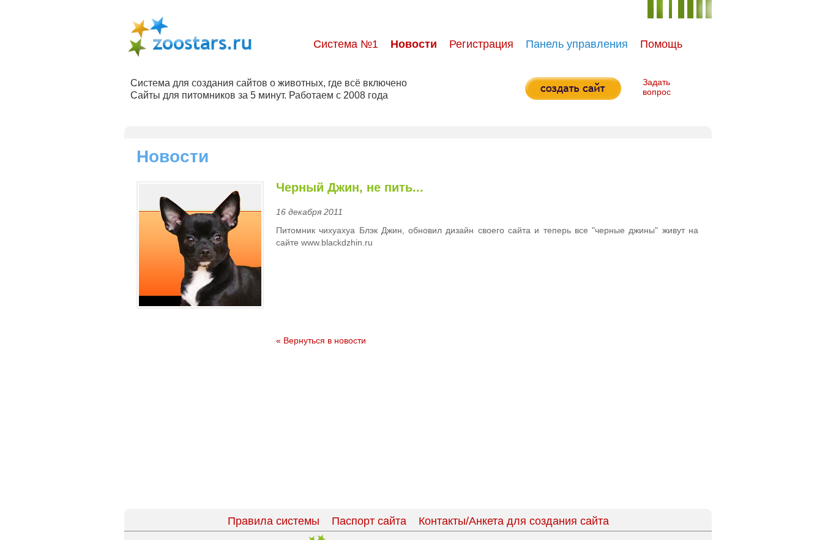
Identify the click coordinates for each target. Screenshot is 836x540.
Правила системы (273, 521)
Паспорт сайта (369, 521)
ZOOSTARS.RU (189, 36)
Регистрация (481, 44)
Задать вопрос (657, 87)
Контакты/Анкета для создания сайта (514, 521)
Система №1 (345, 44)
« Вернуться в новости (321, 340)
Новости (413, 44)
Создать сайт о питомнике (573, 88)
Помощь (661, 44)
